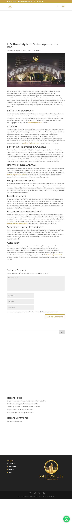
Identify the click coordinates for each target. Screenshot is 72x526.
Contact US (12, 466)
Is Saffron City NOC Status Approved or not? (20, 412)
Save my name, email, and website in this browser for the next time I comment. (33, 312)
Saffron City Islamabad (54, 255)
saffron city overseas (35, 123)
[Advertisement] (36, 13)
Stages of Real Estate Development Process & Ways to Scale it (26, 401)
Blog (10, 472)
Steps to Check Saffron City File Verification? (20, 409)
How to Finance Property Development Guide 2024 (22, 404)
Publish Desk (13, 50)
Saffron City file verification (16, 175)
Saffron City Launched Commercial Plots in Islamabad (23, 407)
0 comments (36, 50)
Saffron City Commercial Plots (17, 223)
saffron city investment (31, 143)
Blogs (29, 50)
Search (62, 332)
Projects (11, 469)
